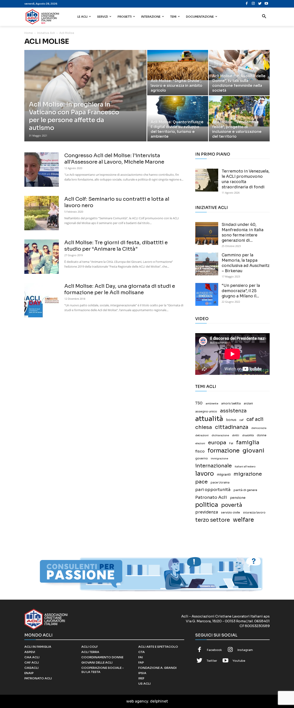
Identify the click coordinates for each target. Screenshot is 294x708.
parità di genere (245, 490)
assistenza (233, 410)
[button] (264, 16)
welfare (243, 519)
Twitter (212, 661)
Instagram (245, 650)
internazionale (213, 465)
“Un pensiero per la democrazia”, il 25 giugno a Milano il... (241, 291)
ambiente (212, 403)
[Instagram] (253, 3)
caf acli (254, 419)
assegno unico (206, 411)
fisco (200, 451)
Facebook (214, 650)
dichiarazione (220, 435)
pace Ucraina (220, 482)
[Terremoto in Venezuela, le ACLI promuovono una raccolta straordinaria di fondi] (206, 180)
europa (217, 442)
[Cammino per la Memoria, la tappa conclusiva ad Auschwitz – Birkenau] (206, 263)
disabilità (248, 435)
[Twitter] (260, 3)
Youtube (238, 661)
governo (201, 458)
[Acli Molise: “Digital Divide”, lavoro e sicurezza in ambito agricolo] (177, 65)
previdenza (206, 512)
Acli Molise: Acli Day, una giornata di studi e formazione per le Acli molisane (119, 289)
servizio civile (230, 512)
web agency (137, 701)
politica (206, 504)
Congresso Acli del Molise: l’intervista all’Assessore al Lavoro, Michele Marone (114, 158)
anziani (248, 403)
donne (261, 435)
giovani (253, 450)
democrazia (258, 428)
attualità (209, 418)
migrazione (248, 474)
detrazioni (202, 435)
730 (199, 403)
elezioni (200, 443)
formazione (224, 450)
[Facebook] (246, 3)
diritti (235, 435)
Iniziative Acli (46, 33)
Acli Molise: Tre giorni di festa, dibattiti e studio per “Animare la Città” (116, 245)
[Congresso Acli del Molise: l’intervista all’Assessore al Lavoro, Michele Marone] (41, 169)
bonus (231, 420)
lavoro (204, 473)
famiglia (247, 442)
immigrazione (219, 458)
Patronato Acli (211, 497)
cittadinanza (231, 427)
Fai (231, 443)
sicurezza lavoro (254, 512)
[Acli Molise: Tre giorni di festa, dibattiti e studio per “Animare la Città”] (41, 256)
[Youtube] (266, 3)
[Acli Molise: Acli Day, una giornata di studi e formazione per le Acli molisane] (41, 300)
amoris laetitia (231, 403)
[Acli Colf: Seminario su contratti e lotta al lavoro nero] (41, 213)
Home (28, 33)
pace (201, 481)
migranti (224, 474)
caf (241, 420)
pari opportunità (213, 489)
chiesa (203, 427)
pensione (238, 498)
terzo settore (212, 520)
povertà (231, 505)
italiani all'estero (245, 466)
